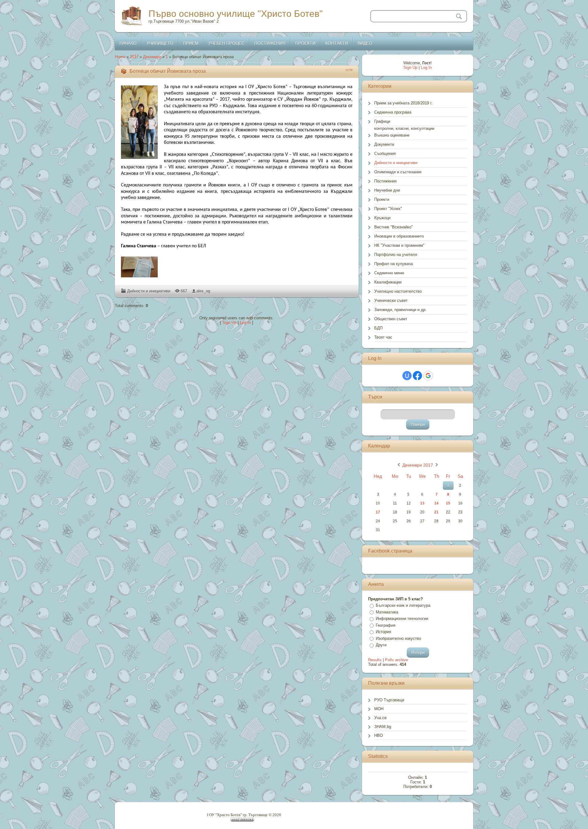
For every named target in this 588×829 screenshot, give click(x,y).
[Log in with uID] (407, 375)
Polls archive (396, 660)
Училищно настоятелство (398, 291)
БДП (378, 328)
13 (422, 503)
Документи (384, 144)
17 (378, 512)
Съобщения (385, 153)
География (385, 625)
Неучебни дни (387, 190)
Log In (245, 322)
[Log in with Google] (428, 376)
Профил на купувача (393, 263)
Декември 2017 (417, 465)
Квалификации (387, 282)
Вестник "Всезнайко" (393, 227)
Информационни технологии (402, 618)
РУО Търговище (389, 700)
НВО (378, 735)
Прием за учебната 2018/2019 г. (403, 103)
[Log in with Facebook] (417, 375)
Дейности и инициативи (148, 291)
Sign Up (229, 322)
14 (436, 503)
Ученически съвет (391, 300)
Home (120, 56)
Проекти (381, 199)
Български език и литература (403, 605)
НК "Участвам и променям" (399, 245)
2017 (134, 56)
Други (381, 645)
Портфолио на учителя (395, 254)
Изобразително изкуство (398, 638)
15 (448, 503)
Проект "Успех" (388, 208)
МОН (378, 709)
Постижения (385, 181)
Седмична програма (392, 112)
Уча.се (380, 717)
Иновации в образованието (399, 236)
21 (436, 512)
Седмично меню (389, 273)
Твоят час (383, 337)
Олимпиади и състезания (397, 172)
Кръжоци (382, 218)
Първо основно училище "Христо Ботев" (236, 14)
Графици (382, 121)
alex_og (203, 291)
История (383, 631)
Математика (387, 612)
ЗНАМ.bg (382, 726)
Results (375, 660)
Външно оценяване (391, 135)
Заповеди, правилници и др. (400, 309)
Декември (152, 56)
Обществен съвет (390, 319)
